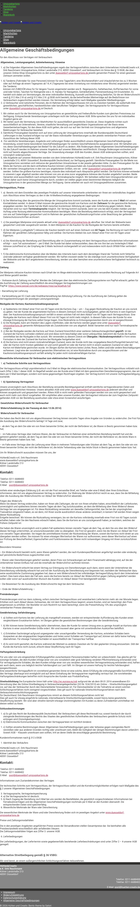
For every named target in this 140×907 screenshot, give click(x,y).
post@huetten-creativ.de (127, 887)
